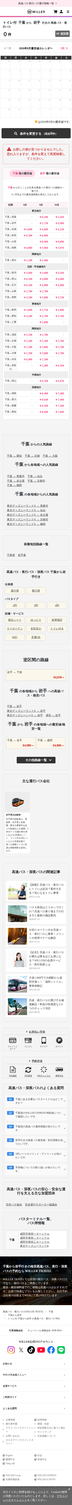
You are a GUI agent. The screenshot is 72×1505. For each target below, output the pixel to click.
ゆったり (36, 620)
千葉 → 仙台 (34, 476)
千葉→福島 (10, 247)
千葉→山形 (10, 241)
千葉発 (11, 555)
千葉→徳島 (10, 393)
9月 (63, 48)
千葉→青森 (10, 216)
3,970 (61, 247)
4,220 (61, 229)
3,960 (45, 247)
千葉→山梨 (10, 291)
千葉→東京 (10, 260)
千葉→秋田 (10, 235)
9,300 (29, 235)
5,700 (29, 334)
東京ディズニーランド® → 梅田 (26, 524)
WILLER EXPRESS (46, 1475)
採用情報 (42, 1419)
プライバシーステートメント (19, 1430)
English (9, 1455)
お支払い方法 (37, 1031)
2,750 (45, 310)
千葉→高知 (10, 411)
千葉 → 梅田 (14, 485)
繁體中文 (10, 1459)
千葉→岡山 (10, 380)
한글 (39, 1455)
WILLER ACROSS (46, 1479)
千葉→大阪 (10, 347)
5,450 (61, 217)
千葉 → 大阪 (50, 455)
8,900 (45, 241)
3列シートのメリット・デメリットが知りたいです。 (38, 1155)
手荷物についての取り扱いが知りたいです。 (37, 1169)
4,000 (29, 229)
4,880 (61, 279)
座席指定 (57, 620)
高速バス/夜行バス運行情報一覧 (36, 3)
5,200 (29, 341)
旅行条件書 (11, 1423)
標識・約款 (43, 1423)
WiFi (14, 637)
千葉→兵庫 (10, 353)
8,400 (45, 393)
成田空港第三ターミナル (35, 1241)
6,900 (29, 359)
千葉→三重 (10, 322)
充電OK (36, 637)
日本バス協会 (14, 1204)
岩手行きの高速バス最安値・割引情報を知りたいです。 (39, 1142)
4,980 (61, 223)
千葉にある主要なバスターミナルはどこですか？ (39, 1101)
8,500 (45, 405)
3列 (36, 605)
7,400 (61, 393)
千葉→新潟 (10, 272)
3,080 (45, 297)
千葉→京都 (10, 340)
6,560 (61, 365)
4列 (57, 605)
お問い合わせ (13, 1436)
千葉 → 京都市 (36, 480)
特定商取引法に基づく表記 (51, 1428)
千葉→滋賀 (10, 334)
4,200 (29, 316)
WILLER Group (13, 1475)
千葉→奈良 (10, 359)
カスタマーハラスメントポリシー (19, 1442)
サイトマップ (44, 1432)
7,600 (61, 412)
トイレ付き (57, 628)
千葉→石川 (10, 285)
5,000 (45, 322)
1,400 (45, 260)
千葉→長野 (10, 297)
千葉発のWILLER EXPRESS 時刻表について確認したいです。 (38, 1114)
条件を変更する (35, 133)
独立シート (15, 620)
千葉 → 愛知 (14, 455)
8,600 (45, 412)
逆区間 (64, 33)
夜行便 (36, 590)
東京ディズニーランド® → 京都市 (27, 519)
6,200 (45, 217)
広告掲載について (46, 1436)
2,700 (29, 291)
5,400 (45, 365)
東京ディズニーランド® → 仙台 (26, 510)
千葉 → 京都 (32, 455)
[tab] (22, 173)
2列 (15, 605)
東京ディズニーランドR (34, 1246)
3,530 (61, 297)
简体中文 (42, 1459)
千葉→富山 (10, 278)
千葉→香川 (10, 399)
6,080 (45, 235)
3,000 (29, 310)
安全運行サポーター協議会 (41, 1204)
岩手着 (22, 555)
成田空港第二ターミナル (35, 1237)
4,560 (61, 272)
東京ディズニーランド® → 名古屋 (27, 514)
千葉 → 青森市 (16, 476)
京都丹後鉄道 (13, 1479)
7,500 (45, 359)
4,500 (29, 297)
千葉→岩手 (10, 223)
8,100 (29, 279)
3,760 (61, 316)
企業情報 (10, 1419)
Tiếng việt (10, 1463)
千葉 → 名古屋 (16, 480)
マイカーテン (15, 628)
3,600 (29, 272)
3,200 (45, 341)
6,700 (45, 381)
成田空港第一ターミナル (35, 1233)
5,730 (45, 223)
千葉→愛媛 (10, 405)
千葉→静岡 (10, 309)
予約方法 (37, 1061)
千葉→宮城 (10, 229)
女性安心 (36, 628)
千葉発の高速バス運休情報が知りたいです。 (37, 1128)
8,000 (61, 241)
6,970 (61, 381)
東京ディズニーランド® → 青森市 (27, 505)
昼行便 (15, 590)
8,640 (45, 399)
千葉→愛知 (10, 316)
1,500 (29, 260)
